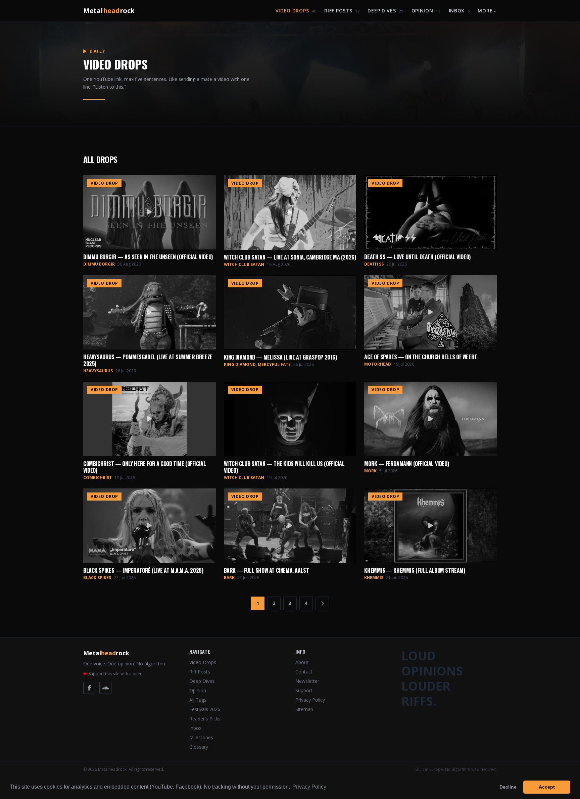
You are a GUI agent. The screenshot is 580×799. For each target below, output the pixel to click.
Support (303, 690)
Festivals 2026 (204, 709)
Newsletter (307, 681)
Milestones (201, 737)
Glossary (198, 747)
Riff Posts (341, 10)
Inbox (459, 10)
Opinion (426, 10)
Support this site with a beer (115, 673)
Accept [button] (547, 787)
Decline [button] (508, 787)
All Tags (197, 700)
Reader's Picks (205, 718)
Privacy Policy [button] (309, 787)
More (485, 10)
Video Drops (296, 10)
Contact (303, 671)
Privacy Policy (310, 700)
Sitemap (304, 709)
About (301, 662)
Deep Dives (385, 10)
